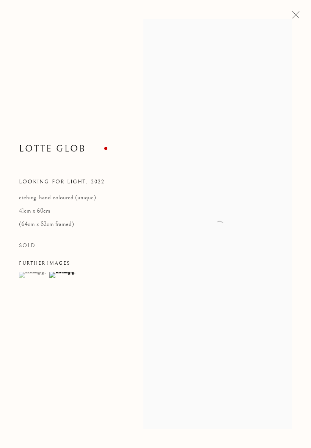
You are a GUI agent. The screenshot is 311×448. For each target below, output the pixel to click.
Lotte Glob (52, 149)
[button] (33, 275)
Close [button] (294, 17)
